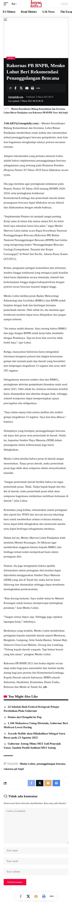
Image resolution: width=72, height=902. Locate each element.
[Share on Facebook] (15, 88)
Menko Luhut (27, 763)
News (11, 58)
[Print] (32, 88)
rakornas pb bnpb (14, 769)
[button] (7, 3)
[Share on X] (21, 88)
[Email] (26, 88)
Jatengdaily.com (15, 97)
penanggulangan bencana (51, 763)
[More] (38, 88)
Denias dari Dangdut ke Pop (25, 717)
